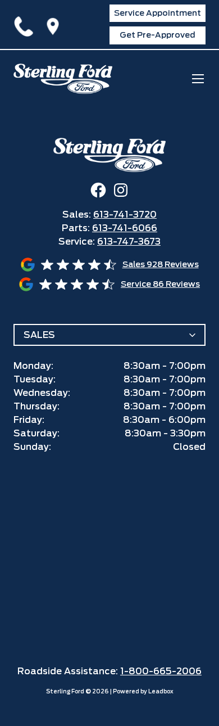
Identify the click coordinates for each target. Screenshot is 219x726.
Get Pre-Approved (157, 34)
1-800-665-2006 (161, 671)
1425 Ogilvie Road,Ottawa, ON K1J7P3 (55, 24)
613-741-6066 (124, 228)
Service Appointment (157, 12)
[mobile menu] (198, 78)
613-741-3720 (25, 24)
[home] (62, 79)
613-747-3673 (129, 241)
